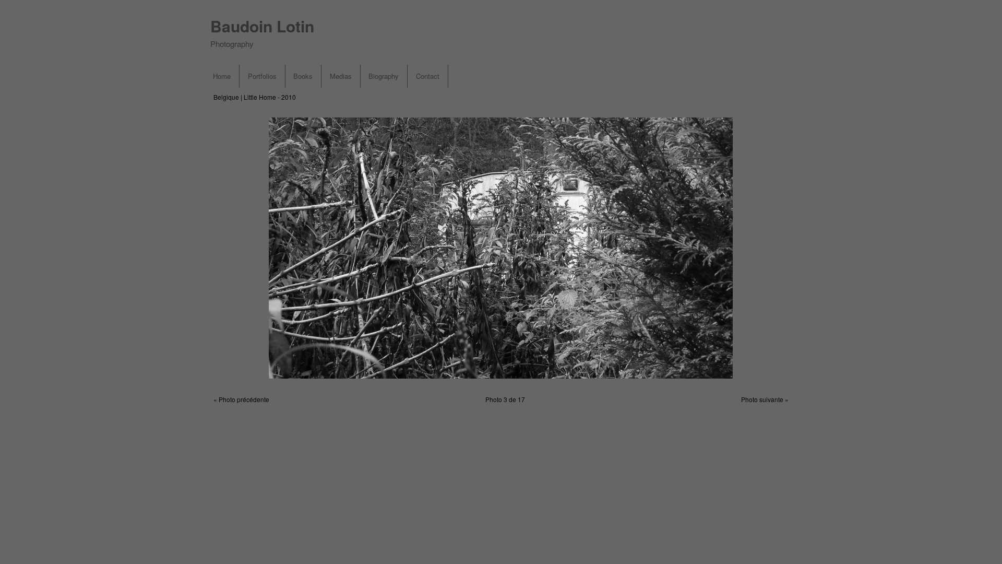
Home (222, 76)
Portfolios (262, 76)
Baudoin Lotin (262, 26)
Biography (383, 76)
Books (303, 76)
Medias (341, 76)
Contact (427, 76)
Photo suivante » (765, 399)
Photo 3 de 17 (505, 399)
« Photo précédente (241, 399)
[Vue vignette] (784, 97)
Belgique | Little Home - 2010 (254, 96)
